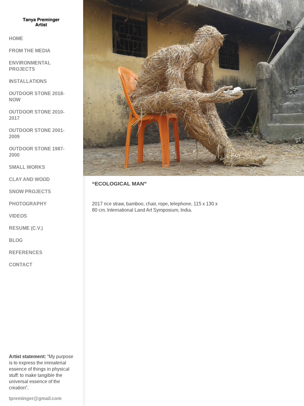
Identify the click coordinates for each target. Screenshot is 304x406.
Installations (28, 81)
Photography (28, 203)
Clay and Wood (29, 179)
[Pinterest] (36, 9)
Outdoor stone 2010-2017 (36, 115)
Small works (27, 167)
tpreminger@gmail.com (35, 398)
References (25, 252)
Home (16, 38)
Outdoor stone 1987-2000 (36, 152)
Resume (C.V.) (26, 228)
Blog (16, 240)
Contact (20, 264)
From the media (29, 50)
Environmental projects (30, 66)
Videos (18, 215)
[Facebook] (24, 9)
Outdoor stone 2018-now (36, 96)
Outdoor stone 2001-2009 (36, 133)
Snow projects (30, 191)
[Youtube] (47, 9)
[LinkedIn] (59, 9)
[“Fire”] (292, 184)
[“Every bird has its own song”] (284, 184)
